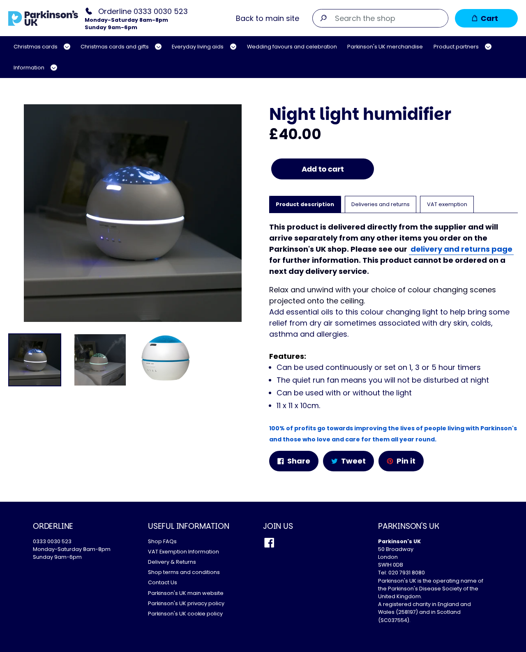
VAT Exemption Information (183, 551)
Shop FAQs (162, 541)
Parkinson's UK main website (186, 593)
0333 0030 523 (52, 541)
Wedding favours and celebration (292, 46)
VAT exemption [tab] (447, 204)
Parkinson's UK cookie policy (185, 613)
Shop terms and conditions (184, 572)
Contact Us (162, 582)
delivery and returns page (461, 249)
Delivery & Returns (172, 561)
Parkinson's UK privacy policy (186, 603)
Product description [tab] (305, 204)
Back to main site (267, 18)
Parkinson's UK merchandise (385, 46)
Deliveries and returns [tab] (380, 204)
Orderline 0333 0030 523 (143, 11)
